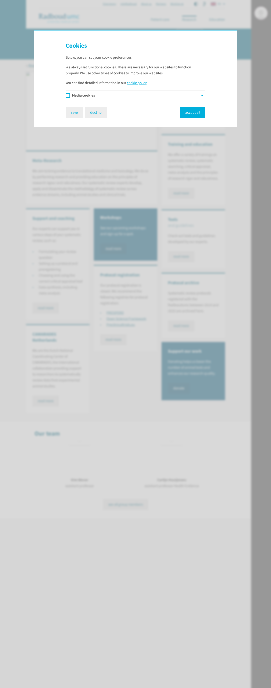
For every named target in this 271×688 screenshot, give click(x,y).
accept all (192, 112)
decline (96, 112)
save (74, 112)
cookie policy (137, 83)
